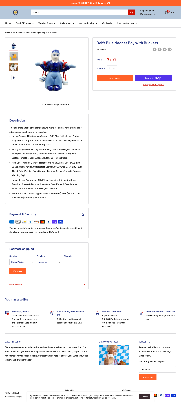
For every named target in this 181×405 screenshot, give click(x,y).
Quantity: (101, 68)
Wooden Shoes (45, 23)
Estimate (17, 271)
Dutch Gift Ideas (23, 23)
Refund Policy (15, 284)
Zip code (68, 256)
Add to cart (114, 78)
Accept (144, 396)
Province (41, 256)
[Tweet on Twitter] (165, 49)
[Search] (131, 12)
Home (8, 23)
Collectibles (65, 23)
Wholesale (107, 23)
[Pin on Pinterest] (160, 49)
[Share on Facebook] (154, 49)
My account (146, 13)
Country (13, 256)
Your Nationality (86, 23)
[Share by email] (170, 49)
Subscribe (148, 377)
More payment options (153, 84)
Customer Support (125, 23)
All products (18, 32)
